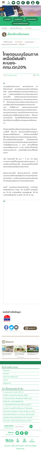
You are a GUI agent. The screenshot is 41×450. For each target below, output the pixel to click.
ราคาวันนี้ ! (7, 19)
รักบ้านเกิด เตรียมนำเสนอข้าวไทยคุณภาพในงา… (18, 421)
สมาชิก (6, 380)
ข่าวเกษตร (18, 42)
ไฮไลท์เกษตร (8, 42)
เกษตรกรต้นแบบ (31, 19)
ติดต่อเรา (6, 374)
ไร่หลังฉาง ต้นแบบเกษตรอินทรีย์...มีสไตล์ (16, 395)
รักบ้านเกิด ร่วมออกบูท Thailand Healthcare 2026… (20, 411)
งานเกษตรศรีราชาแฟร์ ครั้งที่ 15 (14, 392)
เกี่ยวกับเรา (7, 370)
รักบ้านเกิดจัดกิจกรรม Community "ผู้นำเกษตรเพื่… (19, 414)
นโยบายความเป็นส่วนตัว (11, 377)
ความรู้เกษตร (18, 19)
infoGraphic (29, 42)
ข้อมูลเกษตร (7, 383)
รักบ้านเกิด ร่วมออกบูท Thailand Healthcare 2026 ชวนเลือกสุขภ (19, 354)
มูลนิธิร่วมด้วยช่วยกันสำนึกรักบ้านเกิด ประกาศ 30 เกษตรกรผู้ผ (7, 354)
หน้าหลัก (4, 28)
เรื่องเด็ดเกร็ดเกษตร (16, 28)
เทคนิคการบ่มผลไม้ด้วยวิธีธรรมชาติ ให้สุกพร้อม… (18, 408)
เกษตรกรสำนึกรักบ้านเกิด (20, 24)
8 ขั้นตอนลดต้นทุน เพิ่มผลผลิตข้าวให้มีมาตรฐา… (18, 398)
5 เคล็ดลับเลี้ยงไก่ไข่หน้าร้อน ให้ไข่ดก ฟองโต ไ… (18, 405)
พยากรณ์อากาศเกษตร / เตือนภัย (13, 44)
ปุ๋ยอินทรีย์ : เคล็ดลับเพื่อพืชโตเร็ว (14, 401)
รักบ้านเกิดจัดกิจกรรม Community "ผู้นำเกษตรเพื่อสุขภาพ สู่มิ (32, 354)
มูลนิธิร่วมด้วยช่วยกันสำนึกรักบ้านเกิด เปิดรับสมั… (18, 417)
